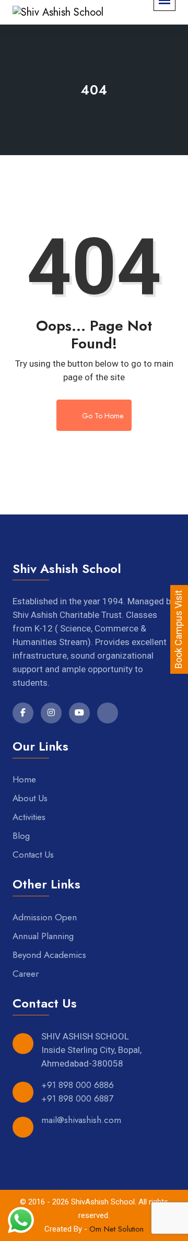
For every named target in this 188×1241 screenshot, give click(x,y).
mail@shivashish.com (81, 1120)
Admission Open (45, 917)
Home (24, 779)
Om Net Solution (116, 1229)
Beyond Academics (49, 955)
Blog (21, 835)
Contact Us (33, 854)
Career (26, 973)
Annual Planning (43, 936)
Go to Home (101, 416)
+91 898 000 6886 (77, 1085)
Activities (29, 817)
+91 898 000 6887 (77, 1098)
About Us (30, 798)
